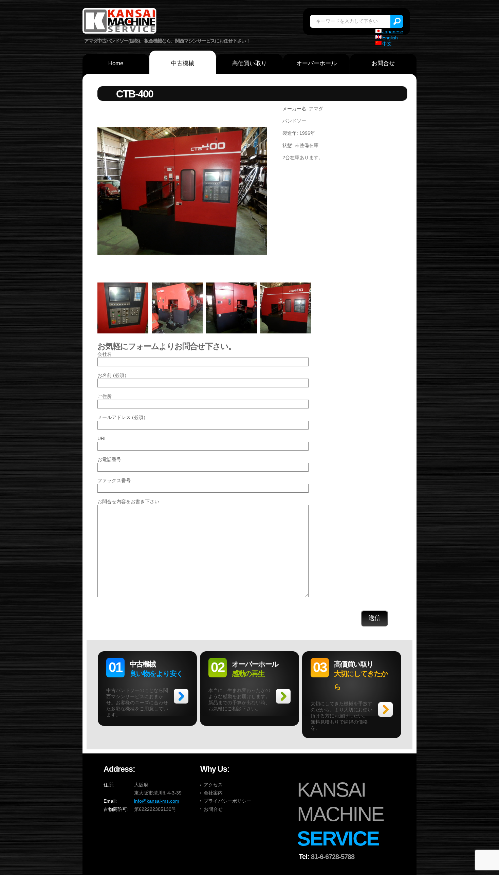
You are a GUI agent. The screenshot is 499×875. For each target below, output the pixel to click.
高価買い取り (249, 63)
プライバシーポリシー (227, 801)
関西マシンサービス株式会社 (119, 21)
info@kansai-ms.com (156, 801)
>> (181, 696)
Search (396, 21)
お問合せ (383, 63)
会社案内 (213, 793)
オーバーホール (316, 63)
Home (115, 63)
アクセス (213, 784)
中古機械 (182, 63)
